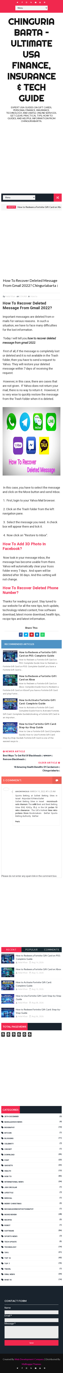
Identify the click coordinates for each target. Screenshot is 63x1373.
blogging (8, 1138)
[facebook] (22, 2)
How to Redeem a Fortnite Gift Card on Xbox (32, 207)
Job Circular (10, 1187)
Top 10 (7, 1258)
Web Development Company (29, 1359)
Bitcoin (7, 1133)
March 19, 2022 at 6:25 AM (43, 791)
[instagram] (26, 2)
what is (8, 1280)
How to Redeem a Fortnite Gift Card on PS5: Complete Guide (38, 654)
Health (7, 1171)
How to (34, 296)
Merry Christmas (12, 1204)
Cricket (8, 1149)
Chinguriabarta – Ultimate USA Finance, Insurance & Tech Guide (31, 60)
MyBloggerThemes (31, 1364)
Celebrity (9, 1144)
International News (14, 1182)
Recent (11, 949)
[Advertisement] (31, 159)
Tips (6, 1253)
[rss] (31, 2)
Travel (7, 1269)
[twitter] (17, 2)
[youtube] (40, 2)
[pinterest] (44, 2)
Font (6, 1160)
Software (9, 1231)
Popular (31, 949)
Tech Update (10, 1242)
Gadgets (8, 1165)
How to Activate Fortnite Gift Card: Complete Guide (37, 702)
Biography (9, 1127)
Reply (17, 821)
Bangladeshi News (13, 1122)
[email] (35, 2)
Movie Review (10, 1215)
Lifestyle (8, 1193)
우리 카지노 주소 (29, 807)
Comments (51, 949)
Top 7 (7, 1264)
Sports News (10, 1236)
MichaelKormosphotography (18, 1209)
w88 (34, 804)
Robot (7, 1225)
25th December (11, 1117)
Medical (8, 1198)
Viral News (9, 1274)
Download (9, 1155)
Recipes (8, 1220)
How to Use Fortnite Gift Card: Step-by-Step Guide (38, 725)
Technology (10, 1247)
